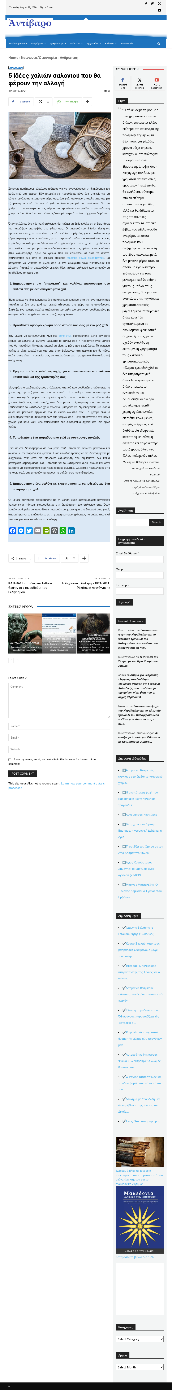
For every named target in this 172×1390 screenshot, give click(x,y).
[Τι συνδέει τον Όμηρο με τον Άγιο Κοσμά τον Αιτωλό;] (25, 633)
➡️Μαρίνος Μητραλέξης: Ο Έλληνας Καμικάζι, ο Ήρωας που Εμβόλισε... (140, 891)
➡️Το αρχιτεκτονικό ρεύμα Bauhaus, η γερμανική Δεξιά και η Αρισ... (140, 831)
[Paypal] (152, 4)
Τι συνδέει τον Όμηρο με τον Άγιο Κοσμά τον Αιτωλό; (25, 648)
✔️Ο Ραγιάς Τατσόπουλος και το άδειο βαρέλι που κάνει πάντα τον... (139, 1083)
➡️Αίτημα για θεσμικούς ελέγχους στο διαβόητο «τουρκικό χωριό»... (140, 776)
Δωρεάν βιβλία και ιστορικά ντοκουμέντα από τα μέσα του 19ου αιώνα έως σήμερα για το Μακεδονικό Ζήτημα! (139, 1177)
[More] (87, 101)
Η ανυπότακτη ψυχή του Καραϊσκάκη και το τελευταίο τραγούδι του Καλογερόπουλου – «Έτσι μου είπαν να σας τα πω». (93, 644)
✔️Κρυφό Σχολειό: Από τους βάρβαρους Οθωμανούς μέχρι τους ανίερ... (139, 950)
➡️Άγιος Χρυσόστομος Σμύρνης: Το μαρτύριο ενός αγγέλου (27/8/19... (136, 869)
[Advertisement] (106, 27)
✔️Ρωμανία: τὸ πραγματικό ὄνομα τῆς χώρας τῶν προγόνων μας (140, 1039)
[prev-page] (11, 660)
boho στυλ (65, 335)
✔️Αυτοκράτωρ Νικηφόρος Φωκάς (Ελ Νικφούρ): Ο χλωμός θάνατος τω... (139, 1061)
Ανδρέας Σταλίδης (58, 632)
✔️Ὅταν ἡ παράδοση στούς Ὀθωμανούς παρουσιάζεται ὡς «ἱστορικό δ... (138, 1016)
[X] (159, 4)
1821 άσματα (93, 635)
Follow (140, 79)
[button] (159, 43)
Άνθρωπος (69, 57)
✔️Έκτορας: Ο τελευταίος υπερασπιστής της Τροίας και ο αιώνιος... (139, 972)
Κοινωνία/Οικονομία (39, 57)
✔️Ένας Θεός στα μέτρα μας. (141, 1121)
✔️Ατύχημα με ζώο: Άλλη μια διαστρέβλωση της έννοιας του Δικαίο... (139, 1105)
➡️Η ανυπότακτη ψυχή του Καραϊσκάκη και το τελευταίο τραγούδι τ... (138, 799)
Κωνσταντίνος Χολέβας (24, 643)
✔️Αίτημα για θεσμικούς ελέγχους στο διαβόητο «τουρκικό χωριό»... (140, 994)
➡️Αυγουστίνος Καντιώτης (139, 814)
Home (13, 57)
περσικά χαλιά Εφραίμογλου (85, 257)
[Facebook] (146, 4)
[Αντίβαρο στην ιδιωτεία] (30, 23)
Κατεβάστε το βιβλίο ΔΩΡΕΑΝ (135, 1257)
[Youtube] (159, 10)
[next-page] (17, 660)
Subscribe (156, 79)
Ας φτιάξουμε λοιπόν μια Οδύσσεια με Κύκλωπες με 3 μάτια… (139, 737)
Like (122, 79)
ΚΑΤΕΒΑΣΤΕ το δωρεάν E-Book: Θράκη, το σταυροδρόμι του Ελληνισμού (30, 587)
